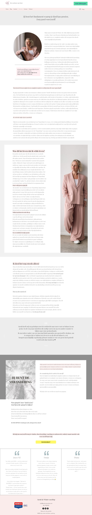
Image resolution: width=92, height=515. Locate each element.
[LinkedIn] (45, 508)
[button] (15, 9)
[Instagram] (48, 508)
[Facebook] (43, 508)
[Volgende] (87, 336)
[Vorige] (4, 336)
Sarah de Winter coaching (46, 499)
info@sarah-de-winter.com (46, 503)
